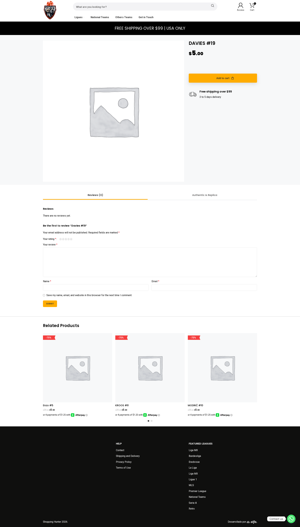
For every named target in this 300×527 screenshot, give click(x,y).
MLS (191, 485)
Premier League (197, 491)
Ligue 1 (193, 479)
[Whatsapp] (291, 519)
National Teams (197, 496)
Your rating (49, 239)
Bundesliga (195, 456)
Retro (192, 508)
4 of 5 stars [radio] (68, 239)
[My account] (240, 6)
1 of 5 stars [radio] (60, 239)
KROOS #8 (122, 405)
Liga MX (193, 450)
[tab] (95, 195)
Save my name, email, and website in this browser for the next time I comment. (89, 295)
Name (47, 281)
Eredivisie (194, 461)
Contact (120, 450)
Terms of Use (123, 467)
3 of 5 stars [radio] (66, 239)
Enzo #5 (48, 405)
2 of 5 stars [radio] (63, 239)
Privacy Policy (124, 461)
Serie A (193, 502)
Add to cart (222, 78)
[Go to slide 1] (148, 421)
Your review (50, 244)
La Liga (193, 467)
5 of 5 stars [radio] (71, 239)
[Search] (145, 5)
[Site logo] (50, 9)
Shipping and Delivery (128, 456)
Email (155, 281)
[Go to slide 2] (151, 421)
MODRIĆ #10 (195, 405)
